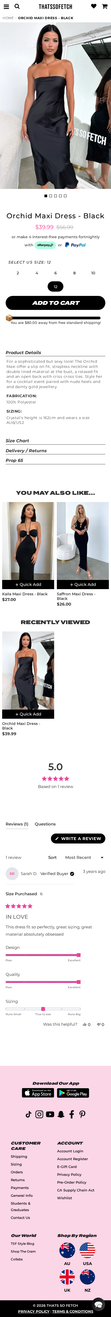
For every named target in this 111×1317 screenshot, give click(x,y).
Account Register (72, 1159)
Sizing (16, 1164)
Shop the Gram (23, 1251)
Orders (17, 1172)
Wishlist (64, 1198)
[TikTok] (28, 1115)
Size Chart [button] (17, 440)
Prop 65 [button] (14, 460)
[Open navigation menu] (6, 6)
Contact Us (20, 1218)
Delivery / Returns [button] (26, 450)
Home (8, 18)
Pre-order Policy (71, 1182)
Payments (20, 1188)
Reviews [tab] (17, 825)
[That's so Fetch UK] (67, 1277)
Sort (53, 857)
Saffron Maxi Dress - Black (76, 596)
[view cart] (105, 6)
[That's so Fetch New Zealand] (87, 1277)
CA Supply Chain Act (75, 1190)
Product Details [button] (23, 352)
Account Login (70, 1151)
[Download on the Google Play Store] (73, 1096)
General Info (22, 1196)
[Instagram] (39, 1115)
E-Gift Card (67, 1167)
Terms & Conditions (72, 1311)
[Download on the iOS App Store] (38, 1096)
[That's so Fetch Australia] (67, 1250)
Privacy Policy (69, 1175)
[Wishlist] (94, 6)
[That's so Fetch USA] (87, 1250)
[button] (18, 273)
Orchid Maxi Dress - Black (46, 18)
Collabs (17, 1259)
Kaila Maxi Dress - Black (25, 594)
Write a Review (82, 840)
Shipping (19, 1156)
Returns (18, 1180)
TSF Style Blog (22, 1244)
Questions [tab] (45, 825)
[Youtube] (50, 1115)
